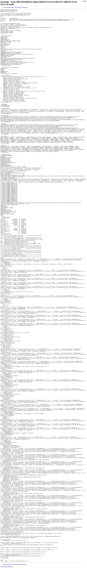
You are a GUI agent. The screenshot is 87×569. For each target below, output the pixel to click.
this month (25, 7)
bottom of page (10, 7)
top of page (9, 564)
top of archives (18, 7)
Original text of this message (7, 566)
